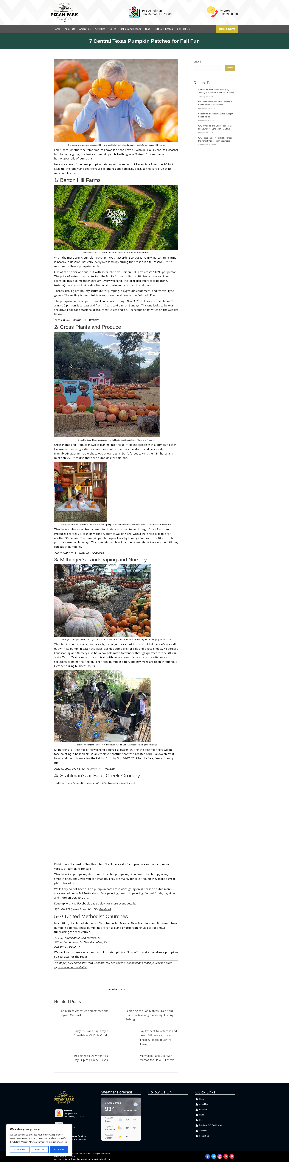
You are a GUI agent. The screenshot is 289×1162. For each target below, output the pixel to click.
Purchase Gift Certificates (210, 1125)
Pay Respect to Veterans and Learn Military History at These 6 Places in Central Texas (158, 1037)
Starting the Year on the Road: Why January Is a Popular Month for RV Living (216, 91)
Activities (203, 1109)
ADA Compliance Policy (64, 1156)
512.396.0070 (229, 14)
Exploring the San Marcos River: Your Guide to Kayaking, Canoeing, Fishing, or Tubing (152, 1015)
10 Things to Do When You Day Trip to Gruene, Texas (91, 1058)
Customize (19, 1149)
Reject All (39, 1149)
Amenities (203, 1104)
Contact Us (204, 1136)
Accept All (59, 1149)
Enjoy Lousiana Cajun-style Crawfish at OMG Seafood (91, 1033)
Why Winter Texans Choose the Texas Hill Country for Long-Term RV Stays (215, 127)
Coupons (203, 1130)
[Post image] (55, 1010)
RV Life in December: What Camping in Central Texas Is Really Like (215, 103)
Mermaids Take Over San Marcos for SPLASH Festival (157, 1058)
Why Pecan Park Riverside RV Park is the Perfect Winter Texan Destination (215, 139)
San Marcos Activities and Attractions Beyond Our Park (84, 1013)
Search (197, 61)
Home (201, 1099)
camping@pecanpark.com (75, 1139)
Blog (201, 1120)
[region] (39, 1140)
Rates (201, 1115)
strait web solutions (103, 1159)
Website (94, 320)
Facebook (105, 909)
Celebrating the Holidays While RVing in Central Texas (215, 115)
